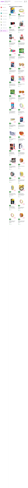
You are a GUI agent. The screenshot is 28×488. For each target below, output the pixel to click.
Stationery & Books (4, 4)
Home (0, 4)
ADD (14, 39)
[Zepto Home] (2, 1)
